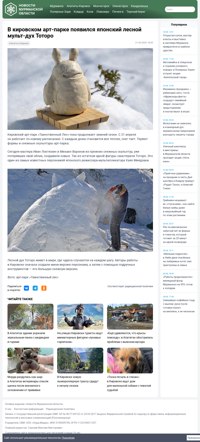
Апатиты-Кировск (78, 6)
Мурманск (57, 6)
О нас (8, 409)
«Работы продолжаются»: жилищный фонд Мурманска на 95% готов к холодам (178, 282)
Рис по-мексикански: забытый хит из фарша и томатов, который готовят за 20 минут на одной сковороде (176, 234)
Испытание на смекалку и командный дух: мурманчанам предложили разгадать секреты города (179, 129)
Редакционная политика (60, 409)
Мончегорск (101, 6)
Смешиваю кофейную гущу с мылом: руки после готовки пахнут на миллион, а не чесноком (179, 305)
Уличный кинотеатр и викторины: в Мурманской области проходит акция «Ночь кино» (176, 154)
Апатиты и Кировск (19, 43)
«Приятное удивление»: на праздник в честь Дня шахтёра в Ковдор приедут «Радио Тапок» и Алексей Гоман (178, 181)
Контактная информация (28, 409)
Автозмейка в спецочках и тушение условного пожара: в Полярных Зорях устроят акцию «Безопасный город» (179, 69)
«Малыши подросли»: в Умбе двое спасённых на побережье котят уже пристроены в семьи (177, 259)
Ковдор (79, 11)
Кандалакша (139, 6)
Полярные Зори (60, 11)
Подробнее (68, 438)
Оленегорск (120, 6)
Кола (90, 11)
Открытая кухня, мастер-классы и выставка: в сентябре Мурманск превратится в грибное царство (177, 43)
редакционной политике (139, 286)
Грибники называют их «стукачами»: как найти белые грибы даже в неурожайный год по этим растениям (178, 207)
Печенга (117, 11)
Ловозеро (102, 11)
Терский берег (136, 11)
